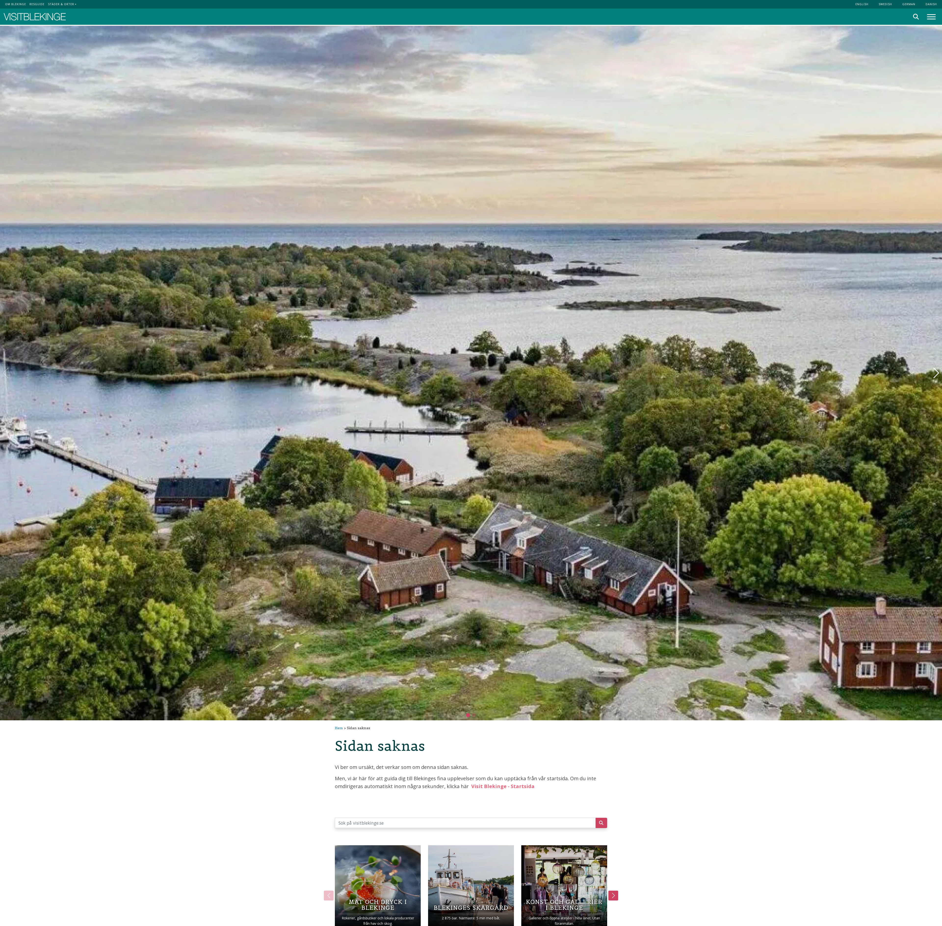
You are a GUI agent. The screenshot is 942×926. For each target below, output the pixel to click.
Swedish (885, 4)
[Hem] (35, 17)
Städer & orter (61, 4)
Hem (339, 728)
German (908, 4)
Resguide (36, 4)
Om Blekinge (15, 4)
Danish (931, 4)
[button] (474, 715)
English (861, 4)
